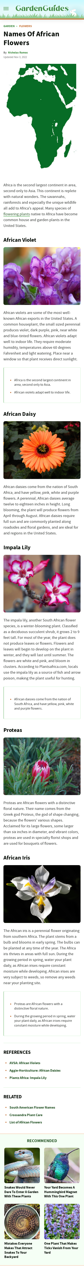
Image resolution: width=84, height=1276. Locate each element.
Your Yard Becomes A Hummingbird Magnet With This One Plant (60, 1192)
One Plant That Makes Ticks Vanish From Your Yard (61, 1248)
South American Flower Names (32, 1107)
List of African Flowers (25, 1122)
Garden (9, 26)
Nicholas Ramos (18, 52)
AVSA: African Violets (24, 1063)
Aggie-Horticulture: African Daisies (35, 1070)
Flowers (25, 26)
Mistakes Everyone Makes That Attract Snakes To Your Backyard (18, 1250)
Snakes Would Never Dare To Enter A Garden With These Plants (21, 1192)
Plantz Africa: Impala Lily (28, 1078)
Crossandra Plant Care (25, 1115)
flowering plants (16, 214)
